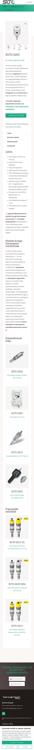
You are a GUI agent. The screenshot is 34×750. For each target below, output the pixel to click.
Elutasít (25, 747)
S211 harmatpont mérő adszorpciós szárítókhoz (17, 106)
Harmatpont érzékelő (18, 6)
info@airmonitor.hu (17, 708)
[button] (25, 23)
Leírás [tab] (9, 133)
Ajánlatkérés (16, 115)
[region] (17, 738)
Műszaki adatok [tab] (13, 137)
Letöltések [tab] (11, 146)
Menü (30, 2)
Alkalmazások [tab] (12, 142)
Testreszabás (9, 747)
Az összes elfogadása (17, 742)
